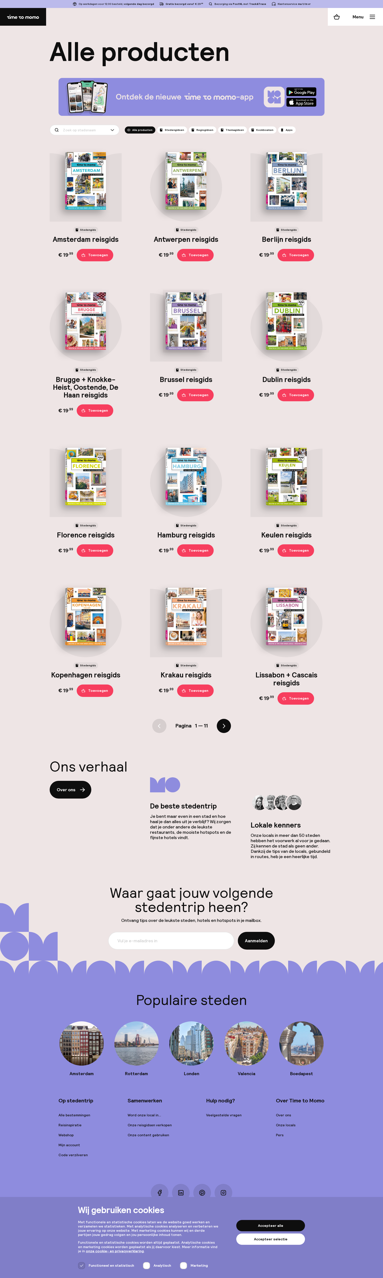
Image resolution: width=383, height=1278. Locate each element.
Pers (279, 1135)
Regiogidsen (204, 130)
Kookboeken (264, 130)
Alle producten (142, 130)
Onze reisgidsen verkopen (150, 1125)
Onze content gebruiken (148, 1135)
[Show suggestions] (113, 130)
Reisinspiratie (70, 1125)
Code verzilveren (73, 1155)
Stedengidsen (174, 130)
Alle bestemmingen (74, 1115)
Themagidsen (235, 130)
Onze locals (285, 1125)
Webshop (66, 1135)
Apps (289, 130)
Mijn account (69, 1145)
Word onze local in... (144, 1115)
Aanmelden (256, 941)
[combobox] (84, 130)
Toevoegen (98, 255)
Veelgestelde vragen (224, 1115)
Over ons (66, 790)
